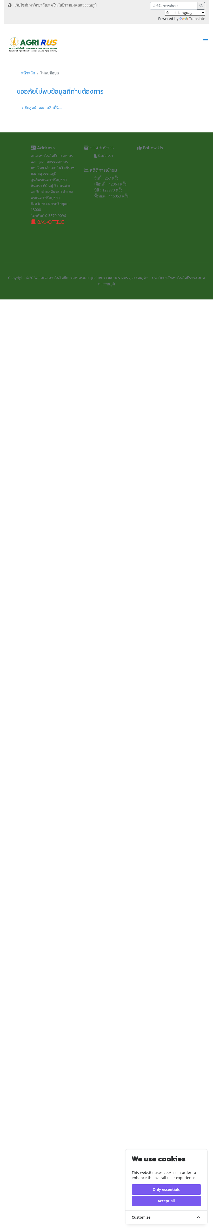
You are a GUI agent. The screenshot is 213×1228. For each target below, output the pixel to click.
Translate (197, 18)
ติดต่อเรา (105, 155)
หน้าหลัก (28, 73)
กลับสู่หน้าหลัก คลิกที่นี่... (42, 107)
